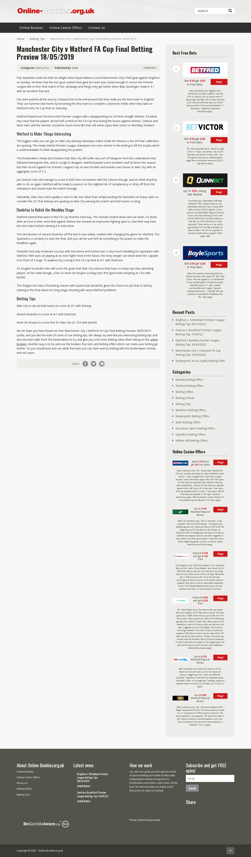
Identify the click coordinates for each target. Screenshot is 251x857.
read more (83, 785)
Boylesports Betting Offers (192, 416)
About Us (22, 783)
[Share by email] (102, 364)
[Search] (230, 11)
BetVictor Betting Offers (191, 410)
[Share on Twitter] (93, 364)
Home (21, 39)
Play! (219, 82)
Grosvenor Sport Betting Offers (195, 428)
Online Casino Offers (65, 28)
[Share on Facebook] (85, 364)
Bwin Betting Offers (188, 422)
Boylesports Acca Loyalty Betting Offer (200, 361)
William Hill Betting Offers (192, 440)
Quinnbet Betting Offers (191, 434)
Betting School (185, 398)
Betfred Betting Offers (190, 386)
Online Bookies (31, 28)
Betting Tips (37, 39)
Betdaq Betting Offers (189, 379)
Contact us (96, 28)
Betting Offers (184, 392)
